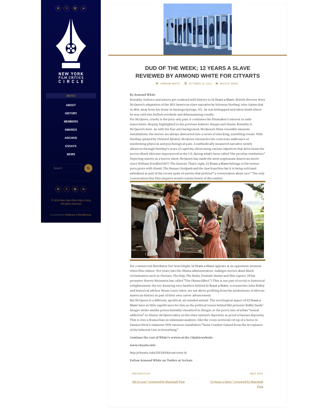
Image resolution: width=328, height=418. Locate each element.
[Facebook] (58, 8)
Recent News (229, 83)
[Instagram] (75, 8)
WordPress (84, 214)
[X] (67, 8)
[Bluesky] (83, 8)
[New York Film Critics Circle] (71, 51)
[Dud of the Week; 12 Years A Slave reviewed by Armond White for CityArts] (197, 29)
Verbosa (69, 214)
